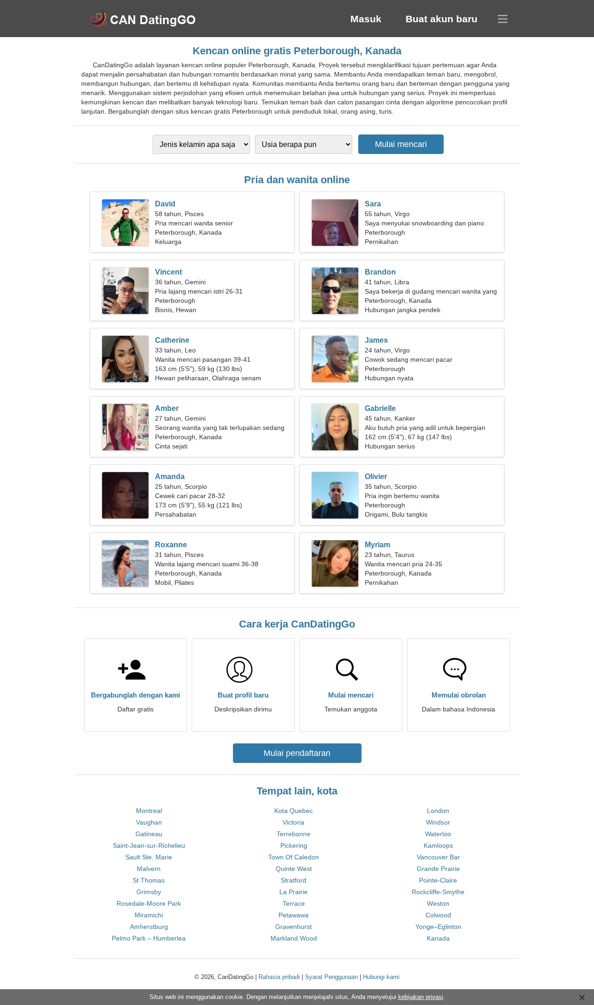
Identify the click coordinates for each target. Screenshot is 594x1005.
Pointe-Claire (438, 880)
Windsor (438, 822)
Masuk (365, 18)
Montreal (149, 810)
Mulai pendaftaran (297, 753)
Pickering (293, 845)
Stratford (293, 880)
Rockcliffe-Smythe (438, 892)
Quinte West (294, 868)
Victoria (293, 822)
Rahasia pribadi (279, 976)
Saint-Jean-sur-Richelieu (149, 845)
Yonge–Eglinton (438, 926)
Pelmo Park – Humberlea (149, 938)
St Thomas (149, 880)
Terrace (294, 903)
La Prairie (293, 892)
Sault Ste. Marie (148, 857)
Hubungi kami (381, 976)
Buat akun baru (442, 18)
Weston (438, 903)
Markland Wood (294, 938)
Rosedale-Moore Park (148, 903)
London (438, 810)
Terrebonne (293, 834)
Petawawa (293, 915)
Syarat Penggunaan (331, 976)
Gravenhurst (293, 926)
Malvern (149, 868)
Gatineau (149, 834)
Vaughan (149, 822)
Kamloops (438, 845)
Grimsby (148, 892)
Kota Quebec (293, 810)
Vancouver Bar (438, 857)
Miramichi (149, 915)
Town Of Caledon (293, 857)
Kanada (438, 938)
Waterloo (438, 834)
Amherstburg (149, 926)
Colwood (438, 915)
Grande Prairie (438, 868)
